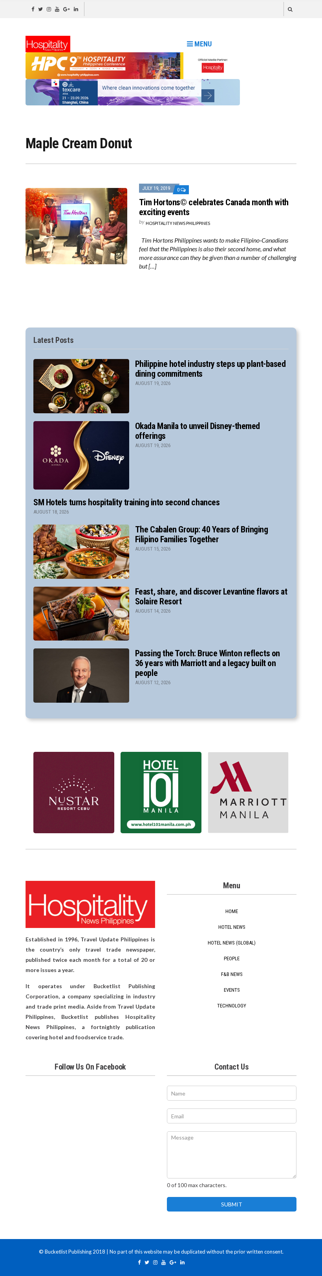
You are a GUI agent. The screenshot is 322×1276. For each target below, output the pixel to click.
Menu (202, 44)
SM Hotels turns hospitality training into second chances (126, 502)
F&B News (232, 974)
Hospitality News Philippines (178, 223)
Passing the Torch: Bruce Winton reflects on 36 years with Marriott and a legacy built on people (207, 663)
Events (232, 990)
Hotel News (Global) (232, 943)
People (232, 958)
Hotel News (231, 927)
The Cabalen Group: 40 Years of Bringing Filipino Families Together (201, 534)
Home (231, 911)
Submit (231, 1204)
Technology (231, 1006)
